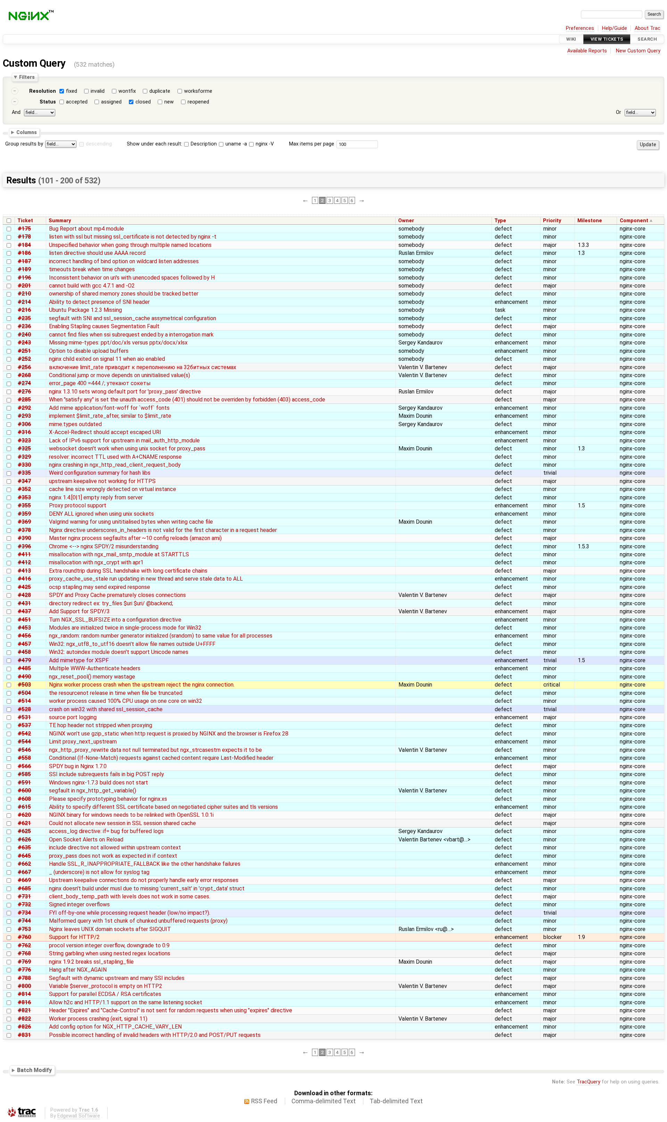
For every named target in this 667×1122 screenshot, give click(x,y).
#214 (24, 302)
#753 (24, 929)
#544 (24, 741)
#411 (24, 554)
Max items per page (311, 144)
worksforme (198, 91)
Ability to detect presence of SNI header (99, 302)
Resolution (42, 91)
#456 (24, 635)
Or (618, 112)
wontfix (127, 91)
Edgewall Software (78, 1116)
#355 (24, 505)
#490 (24, 676)
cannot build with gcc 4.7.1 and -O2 (92, 285)
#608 (24, 799)
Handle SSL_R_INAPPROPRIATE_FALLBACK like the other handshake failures (144, 864)
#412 (24, 562)
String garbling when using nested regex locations (109, 953)
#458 (24, 652)
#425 (24, 587)
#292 (24, 408)
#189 (24, 269)
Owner (406, 221)
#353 (24, 497)
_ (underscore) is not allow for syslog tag (99, 872)
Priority (552, 221)
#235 (24, 318)
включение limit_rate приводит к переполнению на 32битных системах (142, 367)
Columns (26, 132)
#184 (24, 245)
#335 (24, 472)
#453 (24, 627)
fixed (71, 91)
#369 (24, 521)
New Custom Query (638, 51)
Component (634, 221)
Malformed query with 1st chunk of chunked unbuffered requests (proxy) (138, 920)
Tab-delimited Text (396, 1101)
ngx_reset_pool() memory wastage (92, 676)
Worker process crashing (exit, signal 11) (98, 1018)
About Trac (647, 28)
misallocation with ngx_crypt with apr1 (96, 562)
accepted (77, 102)
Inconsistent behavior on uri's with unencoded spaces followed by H (132, 277)
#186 (24, 253)
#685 (24, 888)
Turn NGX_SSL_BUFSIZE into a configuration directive (115, 619)
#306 (24, 424)
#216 (24, 310)
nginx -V (264, 144)
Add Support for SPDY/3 (79, 611)
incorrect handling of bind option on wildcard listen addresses (124, 261)
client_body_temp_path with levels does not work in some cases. (129, 896)
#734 (24, 912)
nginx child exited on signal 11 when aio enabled (107, 359)
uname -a (235, 144)
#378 (24, 530)
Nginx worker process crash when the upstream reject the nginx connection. (141, 684)
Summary (60, 221)
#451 (24, 619)
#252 (24, 359)
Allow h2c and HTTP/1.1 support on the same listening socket (125, 1002)
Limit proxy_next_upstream (83, 741)
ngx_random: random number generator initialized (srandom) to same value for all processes (160, 635)
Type (500, 221)
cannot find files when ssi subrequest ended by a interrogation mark (131, 334)
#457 (24, 644)
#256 (24, 367)
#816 (24, 1002)
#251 (24, 351)
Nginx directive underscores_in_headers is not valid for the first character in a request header (163, 530)
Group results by (24, 144)
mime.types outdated (75, 424)
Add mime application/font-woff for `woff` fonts (109, 408)
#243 (24, 342)
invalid (98, 91)
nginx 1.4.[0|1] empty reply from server (96, 497)
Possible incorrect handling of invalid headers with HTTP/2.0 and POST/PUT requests (155, 1035)
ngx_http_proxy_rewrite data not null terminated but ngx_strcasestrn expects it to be (155, 750)
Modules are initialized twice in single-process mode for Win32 (125, 627)
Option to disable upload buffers (89, 351)
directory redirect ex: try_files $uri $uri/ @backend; (111, 603)
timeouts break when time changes (92, 269)
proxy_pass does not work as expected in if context (113, 856)
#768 (24, 953)
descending (99, 144)
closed (143, 102)
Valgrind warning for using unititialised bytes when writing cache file (131, 521)
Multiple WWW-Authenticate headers (94, 668)
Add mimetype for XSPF (79, 660)
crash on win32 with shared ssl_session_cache (106, 709)
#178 (24, 236)
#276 (24, 391)
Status (48, 102)
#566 (24, 766)
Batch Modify (34, 1070)
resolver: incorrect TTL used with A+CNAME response (115, 457)
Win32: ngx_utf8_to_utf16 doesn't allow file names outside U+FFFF (132, 644)
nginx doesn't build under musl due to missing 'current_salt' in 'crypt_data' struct (147, 888)
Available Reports (587, 51)
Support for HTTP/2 (74, 937)
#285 (24, 399)
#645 (24, 856)
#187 (24, 261)
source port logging (73, 717)
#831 (24, 1035)
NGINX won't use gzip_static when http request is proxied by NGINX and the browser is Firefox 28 (168, 733)
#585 (24, 774)
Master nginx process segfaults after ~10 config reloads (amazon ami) (135, 538)
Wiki (571, 39)
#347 (24, 481)
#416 (24, 578)
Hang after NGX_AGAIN (78, 969)
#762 (24, 945)
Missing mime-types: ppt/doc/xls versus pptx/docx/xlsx (118, 342)
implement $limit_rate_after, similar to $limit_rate (110, 416)
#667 (24, 872)
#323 (24, 440)
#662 (24, 864)
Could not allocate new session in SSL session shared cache (122, 823)
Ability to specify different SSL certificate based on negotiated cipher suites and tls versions (163, 807)
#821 (24, 1010)
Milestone (589, 221)
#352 (24, 489)
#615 (24, 807)
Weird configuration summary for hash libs (99, 472)
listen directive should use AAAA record (97, 253)
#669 (24, 880)
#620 (24, 815)
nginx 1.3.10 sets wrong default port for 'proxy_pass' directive (125, 391)
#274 (24, 383)
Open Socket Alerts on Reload (86, 839)
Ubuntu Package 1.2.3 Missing (85, 310)
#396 (24, 546)
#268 (24, 375)
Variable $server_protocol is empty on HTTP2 (105, 986)
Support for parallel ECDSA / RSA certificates (105, 994)
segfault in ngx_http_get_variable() (92, 790)
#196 (24, 277)
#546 (24, 750)
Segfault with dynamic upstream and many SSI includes (116, 978)
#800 (24, 986)
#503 (24, 684)
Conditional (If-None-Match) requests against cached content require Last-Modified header (161, 758)
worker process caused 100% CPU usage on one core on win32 (125, 701)
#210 (24, 293)
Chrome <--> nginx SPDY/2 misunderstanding (103, 546)
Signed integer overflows (79, 904)
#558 (24, 758)
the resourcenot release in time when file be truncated (115, 693)
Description (203, 144)
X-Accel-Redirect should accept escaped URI (105, 432)
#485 (24, 668)
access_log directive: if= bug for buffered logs (106, 831)
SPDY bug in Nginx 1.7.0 (78, 766)
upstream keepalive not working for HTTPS (102, 481)
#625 (24, 831)
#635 (24, 847)
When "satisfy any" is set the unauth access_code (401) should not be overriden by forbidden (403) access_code (187, 399)
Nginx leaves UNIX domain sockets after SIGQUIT (110, 929)
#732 (24, 904)
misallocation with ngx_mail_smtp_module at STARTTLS (119, 554)
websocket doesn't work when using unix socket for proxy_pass (127, 448)
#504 (24, 693)
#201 (24, 285)
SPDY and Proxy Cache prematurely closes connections (117, 595)
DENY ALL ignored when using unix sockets (101, 513)
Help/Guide (614, 28)
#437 (24, 611)
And (16, 112)
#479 (24, 660)
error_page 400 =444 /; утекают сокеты (100, 383)
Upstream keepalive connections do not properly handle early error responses (143, 880)
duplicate (159, 91)
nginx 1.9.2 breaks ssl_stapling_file (91, 961)
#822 (24, 1018)
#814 (24, 994)
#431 (24, 603)
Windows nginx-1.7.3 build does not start (98, 782)
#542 (24, 733)
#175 (24, 228)
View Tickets (607, 39)
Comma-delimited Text (323, 1101)
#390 (24, 538)
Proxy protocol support (77, 505)
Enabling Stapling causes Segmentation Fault (104, 326)
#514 (24, 701)
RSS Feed (264, 1101)
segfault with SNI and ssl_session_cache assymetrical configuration (132, 318)
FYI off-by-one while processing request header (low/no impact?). (129, 912)
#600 (24, 790)
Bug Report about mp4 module (86, 228)
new (169, 102)
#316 (24, 432)
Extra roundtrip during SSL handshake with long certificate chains (128, 570)
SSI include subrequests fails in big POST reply (106, 774)
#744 (24, 920)
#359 (24, 513)
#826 (24, 1026)
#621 (24, 823)
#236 (24, 326)
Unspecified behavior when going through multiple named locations (130, 245)
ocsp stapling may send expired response (99, 587)
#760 (24, 937)
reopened (198, 102)
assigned (111, 102)
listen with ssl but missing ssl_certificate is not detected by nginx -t (132, 236)
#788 (24, 978)
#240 (24, 334)
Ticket (25, 221)
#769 (24, 961)
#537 (24, 725)
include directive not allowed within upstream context (115, 847)
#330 (24, 465)
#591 (24, 782)
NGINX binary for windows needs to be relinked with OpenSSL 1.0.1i (131, 815)
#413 (24, 570)
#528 (24, 709)
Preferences (580, 28)
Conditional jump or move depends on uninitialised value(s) (119, 375)
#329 (24, 457)
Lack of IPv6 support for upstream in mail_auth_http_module (124, 440)
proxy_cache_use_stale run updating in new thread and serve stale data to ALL (146, 578)
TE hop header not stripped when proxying (100, 725)
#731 (24, 896)
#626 (24, 839)
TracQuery (588, 1082)
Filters (27, 77)
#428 (24, 595)
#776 (24, 969)
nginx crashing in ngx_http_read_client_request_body (115, 465)
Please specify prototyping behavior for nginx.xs (108, 799)
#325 (24, 448)
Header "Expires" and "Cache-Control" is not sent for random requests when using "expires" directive (170, 1010)
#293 (24, 416)
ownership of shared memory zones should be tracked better (123, 293)
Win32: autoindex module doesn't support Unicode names (118, 652)
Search (647, 39)
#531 (24, 717)
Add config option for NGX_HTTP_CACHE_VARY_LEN (115, 1026)
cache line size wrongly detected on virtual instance (112, 489)
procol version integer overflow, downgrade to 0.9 (109, 945)
